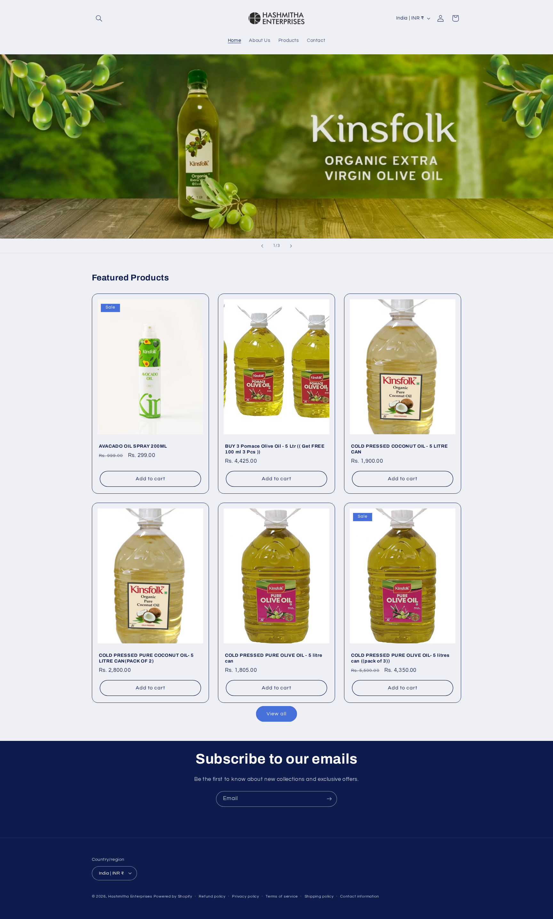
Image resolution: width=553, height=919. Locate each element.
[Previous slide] (262, 246)
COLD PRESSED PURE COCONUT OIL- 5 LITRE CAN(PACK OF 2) (146, 658)
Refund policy (212, 896)
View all (276, 713)
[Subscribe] (329, 799)
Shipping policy (319, 896)
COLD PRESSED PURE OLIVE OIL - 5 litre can (273, 658)
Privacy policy (245, 896)
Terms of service (282, 896)
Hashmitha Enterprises (130, 896)
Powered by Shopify (173, 896)
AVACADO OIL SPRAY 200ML (133, 446)
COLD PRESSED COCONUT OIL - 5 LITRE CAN (399, 449)
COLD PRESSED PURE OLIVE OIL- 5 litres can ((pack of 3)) (400, 658)
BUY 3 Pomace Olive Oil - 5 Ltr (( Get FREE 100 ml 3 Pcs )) (275, 449)
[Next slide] (291, 246)
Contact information (359, 896)
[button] (99, 18)
